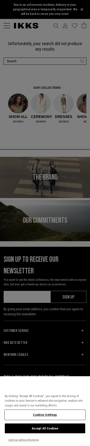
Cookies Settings (45, 415)
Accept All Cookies (45, 428)
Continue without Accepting (23, 439)
